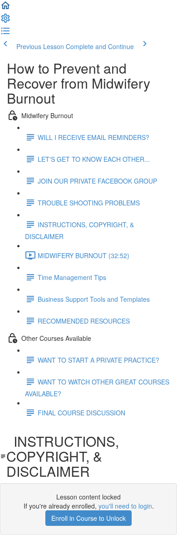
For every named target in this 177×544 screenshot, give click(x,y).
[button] (5, 8)
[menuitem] (5, 20)
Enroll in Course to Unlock (88, 518)
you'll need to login (125, 505)
